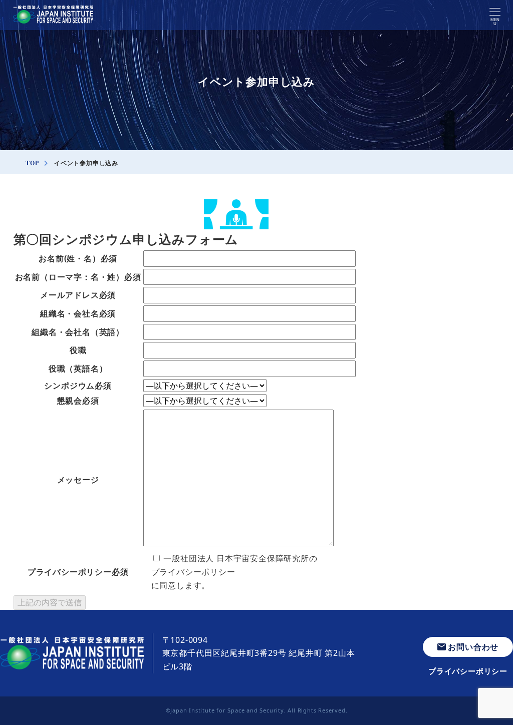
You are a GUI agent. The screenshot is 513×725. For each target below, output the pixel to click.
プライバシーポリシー (193, 571)
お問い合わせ (473, 646)
